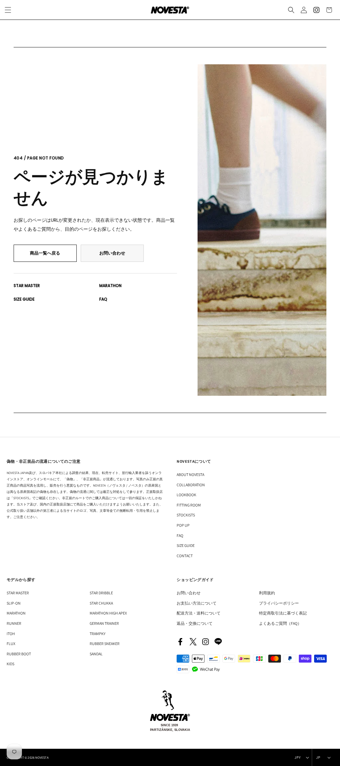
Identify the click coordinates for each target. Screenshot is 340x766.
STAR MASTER (27, 285)
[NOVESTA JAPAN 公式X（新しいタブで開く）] (193, 641)
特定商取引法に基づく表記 (283, 613)
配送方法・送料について (198, 613)
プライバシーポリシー (279, 603)
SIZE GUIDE (24, 299)
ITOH (11, 633)
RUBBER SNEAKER (105, 643)
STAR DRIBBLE (101, 592)
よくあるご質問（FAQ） (280, 623)
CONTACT (185, 555)
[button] (291, 10)
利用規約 (267, 592)
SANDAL (96, 653)
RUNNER (14, 623)
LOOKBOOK (186, 494)
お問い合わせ (112, 253)
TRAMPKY (98, 633)
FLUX (11, 643)
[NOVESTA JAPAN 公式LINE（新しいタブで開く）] (218, 641)
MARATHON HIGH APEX (108, 613)
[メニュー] (8, 10)
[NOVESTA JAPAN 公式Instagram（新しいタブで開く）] (205, 641)
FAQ (103, 299)
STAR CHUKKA (101, 603)
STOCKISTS (186, 514)
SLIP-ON (14, 603)
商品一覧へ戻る (45, 253)
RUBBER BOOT (19, 653)
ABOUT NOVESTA (190, 474)
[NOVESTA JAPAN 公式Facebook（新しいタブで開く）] (180, 641)
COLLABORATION (191, 484)
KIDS (10, 663)
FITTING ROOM (189, 504)
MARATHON (110, 285)
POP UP (183, 525)
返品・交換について (194, 623)
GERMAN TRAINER (104, 623)
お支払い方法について (196, 603)
